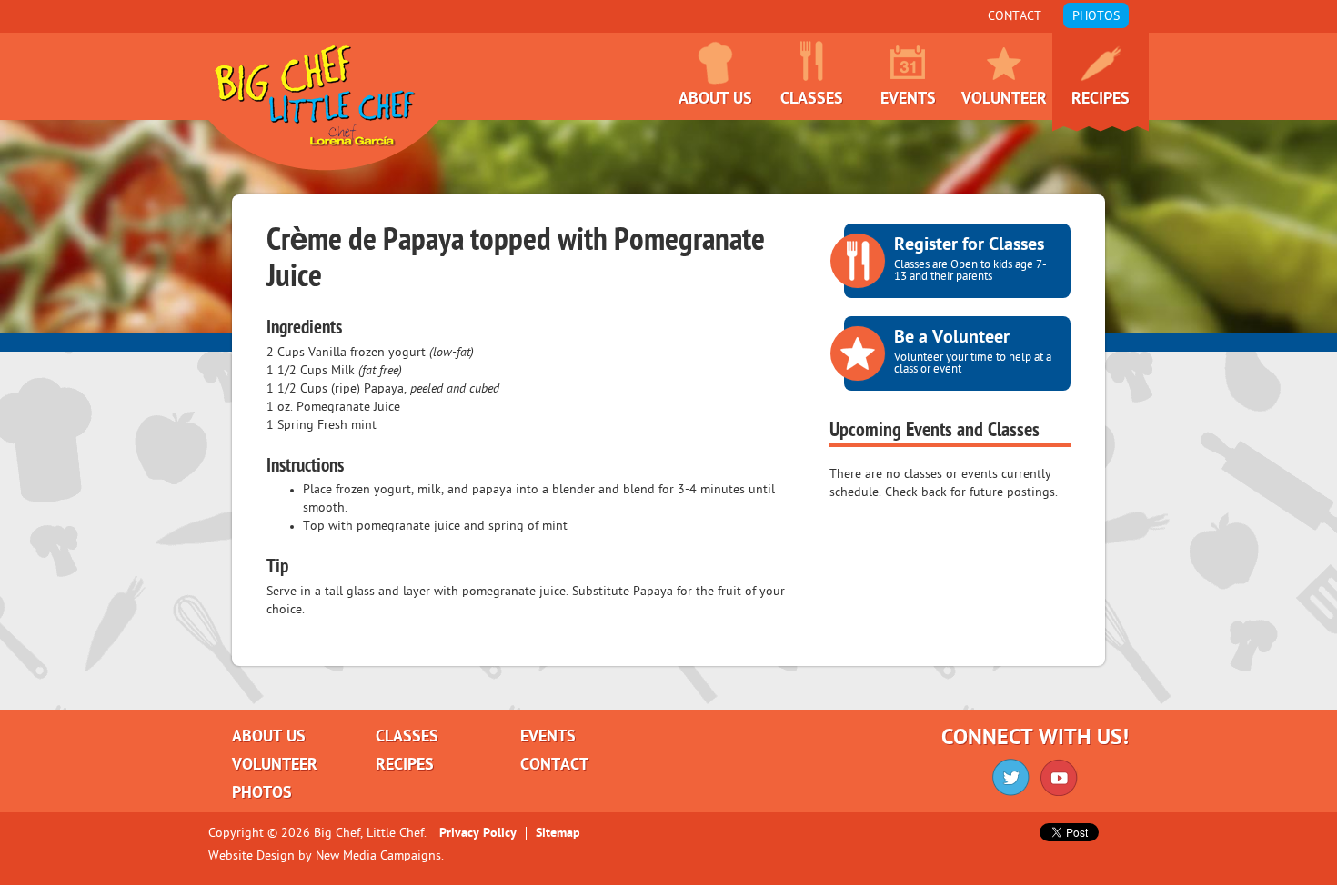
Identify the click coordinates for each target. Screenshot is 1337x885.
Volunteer (1004, 99)
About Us (715, 99)
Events (908, 99)
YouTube (1059, 777)
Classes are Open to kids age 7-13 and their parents (970, 259)
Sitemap (558, 833)
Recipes (1100, 99)
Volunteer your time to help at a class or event (972, 351)
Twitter (1011, 777)
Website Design (251, 856)
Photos (1096, 16)
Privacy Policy (478, 833)
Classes (811, 99)
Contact (1014, 16)
